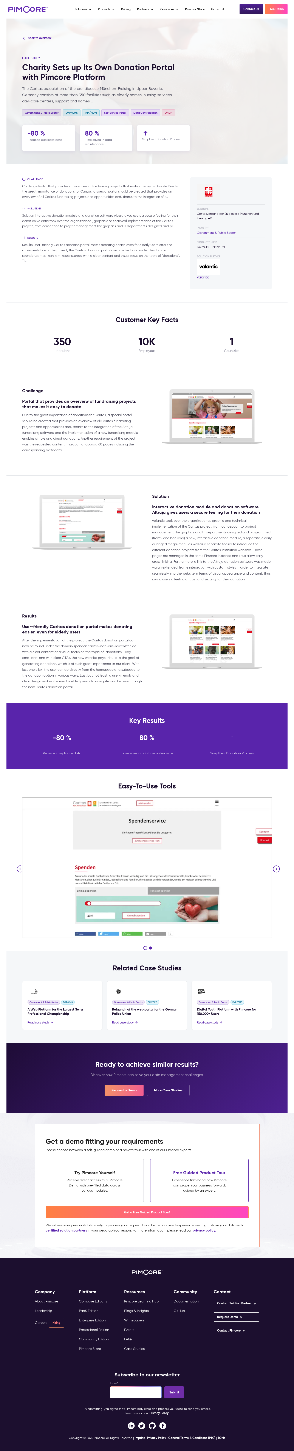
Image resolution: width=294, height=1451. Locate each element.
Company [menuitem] (45, 1291)
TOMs (221, 1438)
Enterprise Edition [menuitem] (92, 1320)
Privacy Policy (159, 1413)
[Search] (223, 9)
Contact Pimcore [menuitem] (229, 1330)
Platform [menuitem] (87, 1291)
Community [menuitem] (185, 1291)
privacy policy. (204, 1230)
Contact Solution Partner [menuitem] (234, 1303)
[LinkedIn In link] (162, 1425)
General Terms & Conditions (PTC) (191, 1438)
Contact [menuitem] (222, 1291)
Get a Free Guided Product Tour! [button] (147, 1212)
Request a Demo (124, 1090)
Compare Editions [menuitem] (93, 1301)
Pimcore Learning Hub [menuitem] (141, 1301)
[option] (147, 867)
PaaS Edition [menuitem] (88, 1311)
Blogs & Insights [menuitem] (136, 1311)
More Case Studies (168, 1090)
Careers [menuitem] (41, 1323)
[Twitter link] (141, 1425)
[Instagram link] (152, 1425)
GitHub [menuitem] (179, 1311)
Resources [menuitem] (134, 1291)
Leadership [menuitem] (43, 1311)
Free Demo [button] (276, 9)
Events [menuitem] (129, 1330)
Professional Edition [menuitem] (94, 1330)
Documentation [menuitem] (186, 1301)
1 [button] (145, 948)
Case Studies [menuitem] (134, 1349)
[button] (125, 9)
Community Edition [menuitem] (94, 1339)
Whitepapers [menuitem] (134, 1320)
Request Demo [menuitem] (227, 1317)
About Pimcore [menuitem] (46, 1301)
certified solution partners (66, 1230)
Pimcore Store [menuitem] (90, 1349)
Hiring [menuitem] (56, 1323)
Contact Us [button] (251, 9)
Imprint (140, 1438)
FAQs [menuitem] (128, 1339)
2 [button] (150, 948)
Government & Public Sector (216, 233)
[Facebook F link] (131, 1425)
